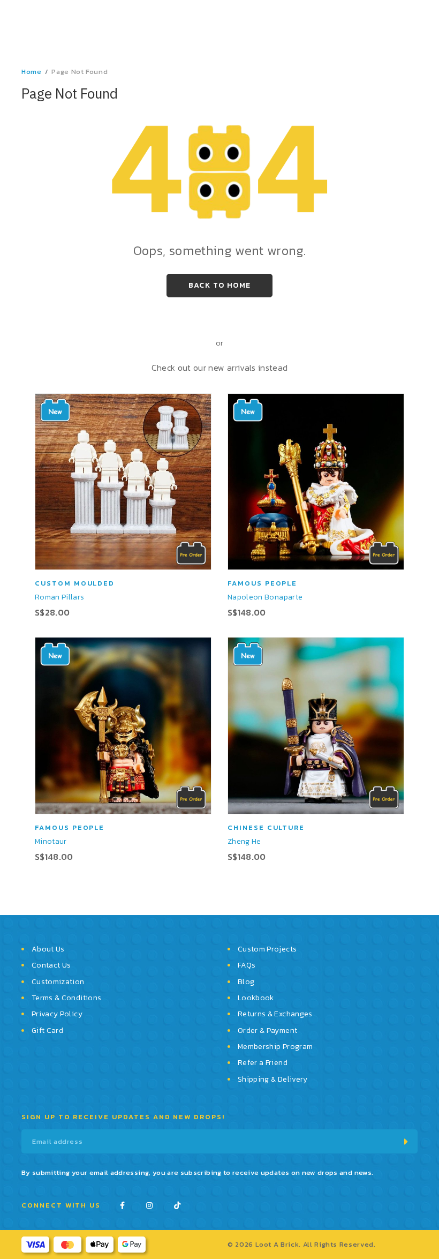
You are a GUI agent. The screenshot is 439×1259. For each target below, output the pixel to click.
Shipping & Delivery (273, 1079)
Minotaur (51, 841)
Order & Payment (267, 1030)
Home (31, 71)
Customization (58, 981)
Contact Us (51, 965)
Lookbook (256, 997)
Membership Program (275, 1046)
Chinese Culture (266, 827)
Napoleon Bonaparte (265, 597)
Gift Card (47, 1030)
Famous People (262, 583)
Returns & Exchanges (275, 1014)
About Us (48, 949)
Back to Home (219, 285)
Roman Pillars (60, 597)
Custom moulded (75, 583)
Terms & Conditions (66, 997)
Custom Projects (267, 949)
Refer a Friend (262, 1062)
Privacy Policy (57, 1014)
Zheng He (244, 841)
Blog (246, 981)
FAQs (246, 965)
